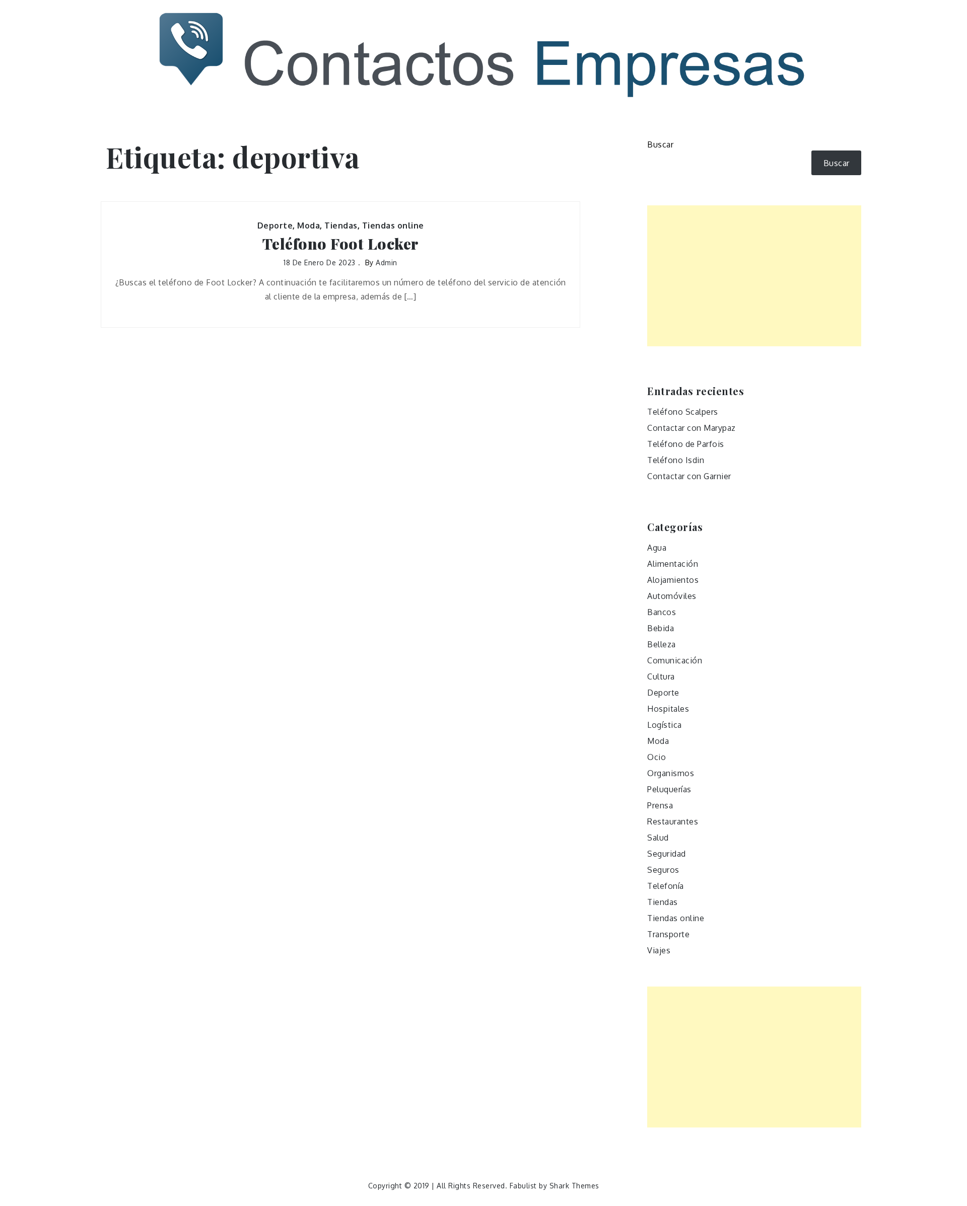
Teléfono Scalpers (682, 412)
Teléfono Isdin (675, 460)
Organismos (670, 773)
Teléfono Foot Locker (340, 244)
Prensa (660, 805)
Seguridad (666, 854)
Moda (308, 225)
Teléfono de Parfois (685, 444)
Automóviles (672, 596)
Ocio (656, 757)
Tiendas (341, 225)
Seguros (663, 870)
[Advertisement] (754, 275)
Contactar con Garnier (689, 476)
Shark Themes (574, 1185)
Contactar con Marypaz (691, 428)
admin (386, 262)
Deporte (275, 225)
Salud (658, 838)
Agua (656, 548)
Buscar (660, 144)
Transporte (668, 934)
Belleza (661, 644)
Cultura (661, 676)
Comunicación (674, 660)
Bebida (660, 628)
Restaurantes (672, 821)
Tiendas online (393, 225)
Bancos (661, 612)
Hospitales (668, 709)
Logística (664, 725)
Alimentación (672, 564)
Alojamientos (673, 580)
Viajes (658, 950)
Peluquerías (669, 789)
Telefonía (665, 886)
